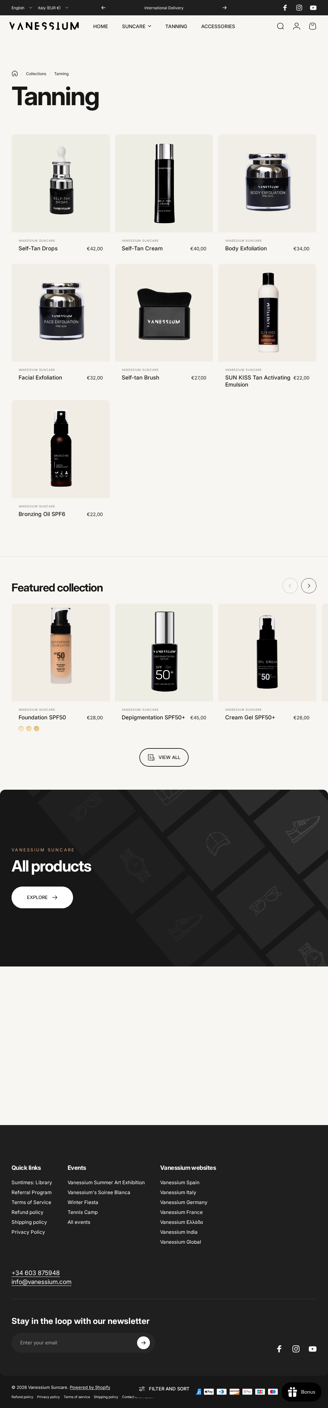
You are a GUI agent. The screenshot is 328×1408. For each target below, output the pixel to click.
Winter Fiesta (83, 1202)
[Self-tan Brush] (164, 313)
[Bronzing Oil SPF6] (61, 449)
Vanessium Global (180, 1242)
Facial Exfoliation (40, 377)
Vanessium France (181, 1212)
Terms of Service (31, 1202)
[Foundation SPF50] (61, 653)
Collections (36, 73)
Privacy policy (48, 1397)
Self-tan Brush (140, 377)
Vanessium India (179, 1232)
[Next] (224, 7)
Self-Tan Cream (142, 248)
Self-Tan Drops (38, 248)
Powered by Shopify (90, 1387)
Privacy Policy (28, 1232)
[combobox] (22, 7)
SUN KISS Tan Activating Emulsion (258, 381)
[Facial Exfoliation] (61, 313)
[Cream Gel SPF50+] (267, 653)
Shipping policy (29, 1222)
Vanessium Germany (184, 1202)
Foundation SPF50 (42, 717)
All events (79, 1222)
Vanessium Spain (180, 1182)
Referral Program (32, 1192)
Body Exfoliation (246, 248)
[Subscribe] (143, 1342)
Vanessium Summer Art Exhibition (106, 1182)
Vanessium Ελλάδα (181, 1222)
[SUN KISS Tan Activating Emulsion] (267, 313)
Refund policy (28, 1212)
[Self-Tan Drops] (61, 183)
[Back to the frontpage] (15, 73)
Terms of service (77, 1397)
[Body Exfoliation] (267, 183)
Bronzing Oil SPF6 (42, 514)
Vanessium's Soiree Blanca (99, 1192)
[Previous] (103, 7)
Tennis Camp (83, 1212)
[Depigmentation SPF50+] (164, 653)
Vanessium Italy (178, 1192)
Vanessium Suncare (37, 240)
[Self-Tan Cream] (164, 183)
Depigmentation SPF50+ (153, 717)
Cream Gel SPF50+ (250, 717)
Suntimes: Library (32, 1182)
